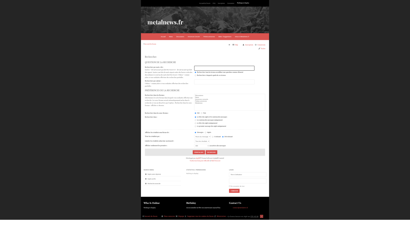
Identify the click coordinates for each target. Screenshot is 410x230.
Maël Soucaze (215, 161)
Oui (198, 113)
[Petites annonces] (229, 101)
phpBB (198, 158)
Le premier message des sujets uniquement (211, 126)
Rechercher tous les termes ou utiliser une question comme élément (220, 72)
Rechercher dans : (151, 117)
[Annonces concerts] (229, 99)
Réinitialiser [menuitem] (221, 216)
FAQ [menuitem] (236, 45)
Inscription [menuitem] (249, 45)
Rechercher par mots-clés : (154, 67)
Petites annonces (209, 37)
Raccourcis (230, 45)
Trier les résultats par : (152, 136)
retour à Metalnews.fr (242, 37)
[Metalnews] (229, 103)
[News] (229, 97)
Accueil (163, 37)
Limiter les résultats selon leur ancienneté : (159, 141)
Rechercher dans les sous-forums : (157, 113)
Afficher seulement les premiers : (156, 146)
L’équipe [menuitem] (181, 216)
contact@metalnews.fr (240, 208)
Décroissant (228, 137)
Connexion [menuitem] (261, 45)
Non (204, 113)
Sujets (209, 132)
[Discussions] (229, 95)
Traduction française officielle (199, 161)
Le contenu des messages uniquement (210, 120)
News (171, 37)
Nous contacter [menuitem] (169, 216)
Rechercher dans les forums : (155, 95)
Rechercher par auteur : (153, 81)
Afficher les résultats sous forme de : (157, 132)
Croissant (217, 137)
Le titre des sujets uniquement (207, 123)
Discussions (180, 37)
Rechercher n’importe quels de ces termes (211, 75)
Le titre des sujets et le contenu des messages (212, 117)
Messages (200, 132)
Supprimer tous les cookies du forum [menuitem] (200, 216)
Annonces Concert (194, 37)
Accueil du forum (150, 44)
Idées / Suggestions (224, 37)
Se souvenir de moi (238, 186)
